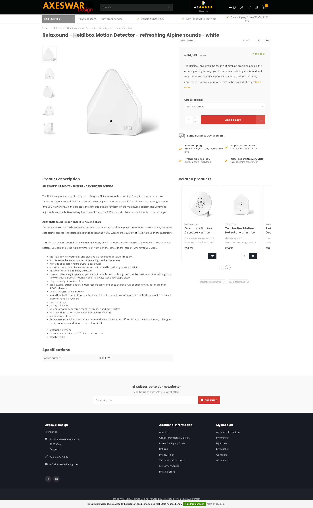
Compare (221, 454)
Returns (163, 448)
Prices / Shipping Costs (172, 443)
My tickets (221, 443)
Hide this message (194, 504)
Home (45, 28)
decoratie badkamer (212, 281)
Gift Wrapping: (193, 99)
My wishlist (222, 448)
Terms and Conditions (172, 460)
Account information (228, 432)
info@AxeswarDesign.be (64, 464)
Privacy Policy (166, 454)
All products (223, 460)
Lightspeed (168, 498)
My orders (222, 437)
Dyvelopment (193, 498)
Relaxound (187, 40)
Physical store (87, 19)
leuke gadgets (239, 281)
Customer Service (169, 465)
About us (164, 432)
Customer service (111, 19)
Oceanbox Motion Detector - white (198, 230)
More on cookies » (216, 504)
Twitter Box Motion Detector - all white (240, 230)
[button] (221, 267)
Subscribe (210, 400)
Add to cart (233, 120)
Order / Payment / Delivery (174, 437)
